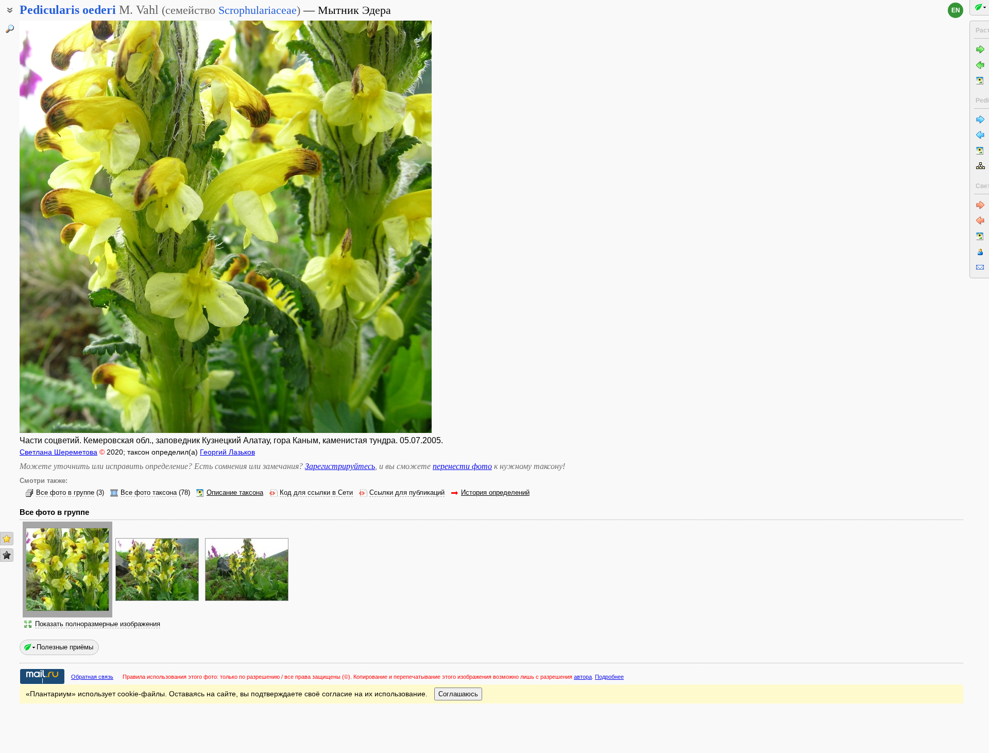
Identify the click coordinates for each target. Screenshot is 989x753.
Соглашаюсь (458, 694)
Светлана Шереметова (58, 452)
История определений (495, 492)
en (955, 10)
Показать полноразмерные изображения (97, 624)
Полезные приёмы (65, 647)
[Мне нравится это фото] (6, 538)
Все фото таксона (149, 492)
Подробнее (609, 677)
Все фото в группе (65, 492)
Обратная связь (92, 677)
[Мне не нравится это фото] (6, 555)
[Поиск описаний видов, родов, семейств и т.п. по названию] (10, 29)
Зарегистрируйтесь (340, 466)
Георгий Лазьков (227, 452)
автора (583, 677)
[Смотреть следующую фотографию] (388, 227)
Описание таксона (235, 492)
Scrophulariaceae (257, 10)
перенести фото (462, 466)
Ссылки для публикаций (407, 492)
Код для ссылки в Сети (316, 492)
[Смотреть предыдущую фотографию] (63, 227)
